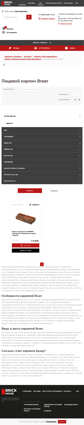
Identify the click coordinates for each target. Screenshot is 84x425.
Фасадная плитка (71, 405)
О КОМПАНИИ (22, 4)
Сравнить (35, 204)
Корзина (9, 29)
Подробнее (51, 421)
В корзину (27, 245)
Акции (72, 48)
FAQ (76, 3)
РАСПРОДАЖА (67, 3)
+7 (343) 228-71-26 (46, 15)
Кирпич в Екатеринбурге (45, 56)
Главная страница (13, 56)
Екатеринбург (21, 11)
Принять (62, 422)
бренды (16, 48)
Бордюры (47, 411)
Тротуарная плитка (31, 405)
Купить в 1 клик (25, 250)
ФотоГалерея (44, 48)
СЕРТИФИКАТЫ (49, 3)
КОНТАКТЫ (58, 3)
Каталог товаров (40, 43)
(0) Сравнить (12, 32)
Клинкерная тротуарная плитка (53, 405)
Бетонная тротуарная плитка (32, 410)
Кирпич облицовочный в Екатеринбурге (23, 59)
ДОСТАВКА (31, 3)
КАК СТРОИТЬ (40, 4)
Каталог (28, 56)
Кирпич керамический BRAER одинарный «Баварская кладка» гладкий (24, 233)
